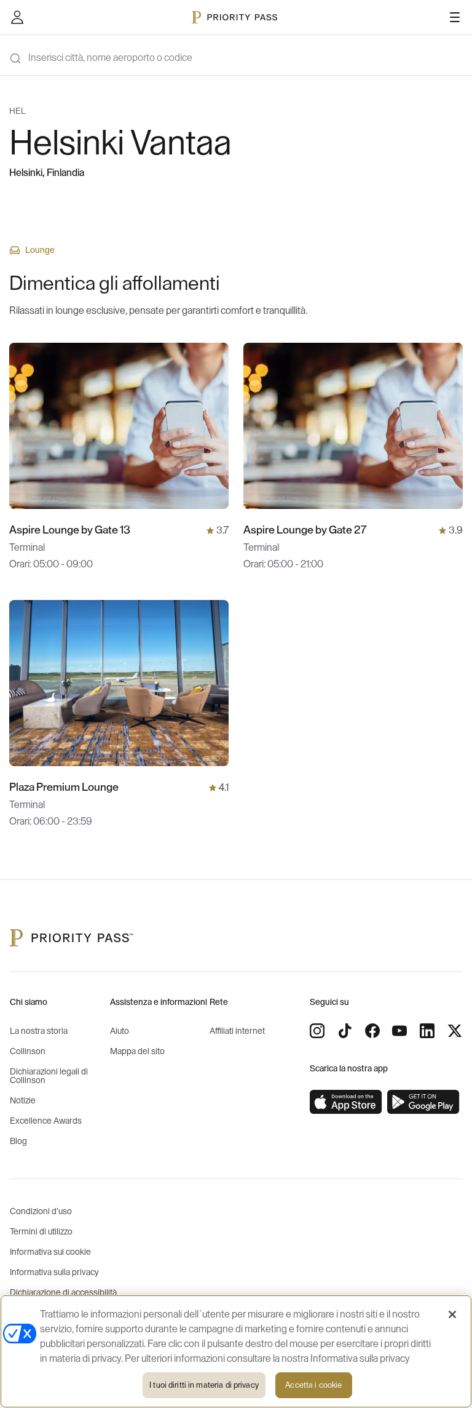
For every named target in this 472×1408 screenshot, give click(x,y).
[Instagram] (317, 1030)
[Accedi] (17, 17)
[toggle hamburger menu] (454, 17)
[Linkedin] (427, 1030)
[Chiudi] (452, 1314)
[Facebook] (372, 1030)
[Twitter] (454, 1030)
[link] (346, 1102)
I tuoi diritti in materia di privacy (204, 1385)
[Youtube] (399, 1030)
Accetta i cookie (313, 1385)
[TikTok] (344, 1030)
